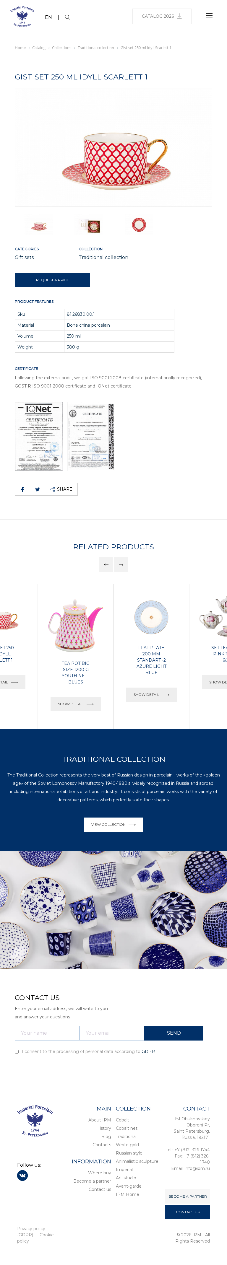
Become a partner (92, 1181)
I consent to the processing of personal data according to (88, 1051)
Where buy (99, 1173)
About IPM (99, 1120)
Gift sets (24, 257)
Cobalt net (126, 1128)
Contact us (100, 1189)
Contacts (102, 1144)
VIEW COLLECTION (108, 824)
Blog (106, 1136)
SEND (174, 1033)
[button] (205, 147)
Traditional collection (103, 257)
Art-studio (126, 1178)
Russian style (129, 1153)
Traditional (126, 1136)
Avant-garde (129, 1186)
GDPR (148, 1051)
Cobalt (122, 1120)
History (103, 1128)
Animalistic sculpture (137, 1161)
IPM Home (127, 1194)
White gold (127, 1144)
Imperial (124, 1169)
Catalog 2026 (158, 16)
